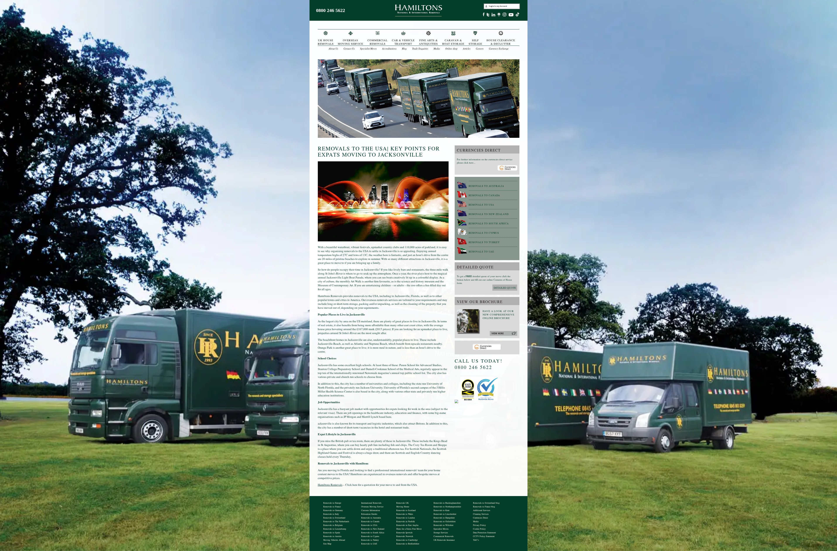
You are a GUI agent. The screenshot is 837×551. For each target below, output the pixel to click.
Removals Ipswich (404, 532)
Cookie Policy (479, 528)
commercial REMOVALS (377, 41)
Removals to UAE (369, 543)
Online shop (451, 48)
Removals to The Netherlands (336, 521)
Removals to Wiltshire (443, 525)
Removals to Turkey (370, 539)
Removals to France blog (484, 506)
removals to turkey (484, 242)
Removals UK (402, 502)
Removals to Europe (332, 502)
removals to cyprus (484, 232)
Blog (404, 48)
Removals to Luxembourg (334, 528)
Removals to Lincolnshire (445, 513)
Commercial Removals (444, 536)
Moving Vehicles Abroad (334, 539)
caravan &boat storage (453, 41)
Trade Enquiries (420, 48)
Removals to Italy (331, 513)
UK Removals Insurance (444, 539)
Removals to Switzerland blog (486, 502)
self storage (475, 41)
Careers (479, 48)
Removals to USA (369, 525)
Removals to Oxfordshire (445, 521)
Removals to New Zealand (372, 528)
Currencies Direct (480, 517)
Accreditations (389, 48)
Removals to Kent (441, 510)
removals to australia (486, 186)
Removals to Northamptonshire (447, 506)
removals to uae (481, 251)
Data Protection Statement (484, 532)
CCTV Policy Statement (484, 536)
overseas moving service (350, 41)
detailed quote (505, 287)
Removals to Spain (331, 532)
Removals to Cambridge (407, 539)
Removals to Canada (370, 521)
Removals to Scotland (406, 510)
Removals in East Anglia (407, 525)
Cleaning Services (481, 513)
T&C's (476, 539)
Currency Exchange (499, 48)
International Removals (371, 502)
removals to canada (484, 195)
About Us (333, 48)
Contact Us (349, 48)
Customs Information (370, 510)
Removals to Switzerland (334, 517)
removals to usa (481, 204)
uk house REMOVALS (326, 41)
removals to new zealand (489, 214)
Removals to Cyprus (370, 536)
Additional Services (481, 510)
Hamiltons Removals (330, 485)
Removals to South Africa (372, 532)
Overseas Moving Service (372, 506)
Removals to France (332, 506)
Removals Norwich (404, 536)
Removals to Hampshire (444, 517)
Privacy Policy (479, 525)
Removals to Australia (371, 517)
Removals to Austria (332, 536)
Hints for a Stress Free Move (409, 528)
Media (437, 48)
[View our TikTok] (518, 15)
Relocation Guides (369, 513)
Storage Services (441, 532)
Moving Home (402, 506)
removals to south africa (489, 223)
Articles (466, 48)
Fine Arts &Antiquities (428, 41)
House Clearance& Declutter (501, 41)
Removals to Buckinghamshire (447, 502)
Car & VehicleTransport (403, 41)
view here (498, 333)
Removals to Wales (404, 513)
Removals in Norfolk (405, 521)
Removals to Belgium (333, 525)
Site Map (327, 543)
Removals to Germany (333, 510)
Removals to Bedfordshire (407, 543)
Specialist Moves (368, 48)
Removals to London (405, 517)
